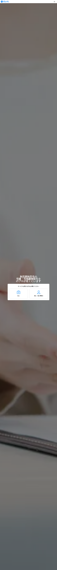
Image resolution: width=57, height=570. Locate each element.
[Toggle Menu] (54, 2)
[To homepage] (4, 1)
